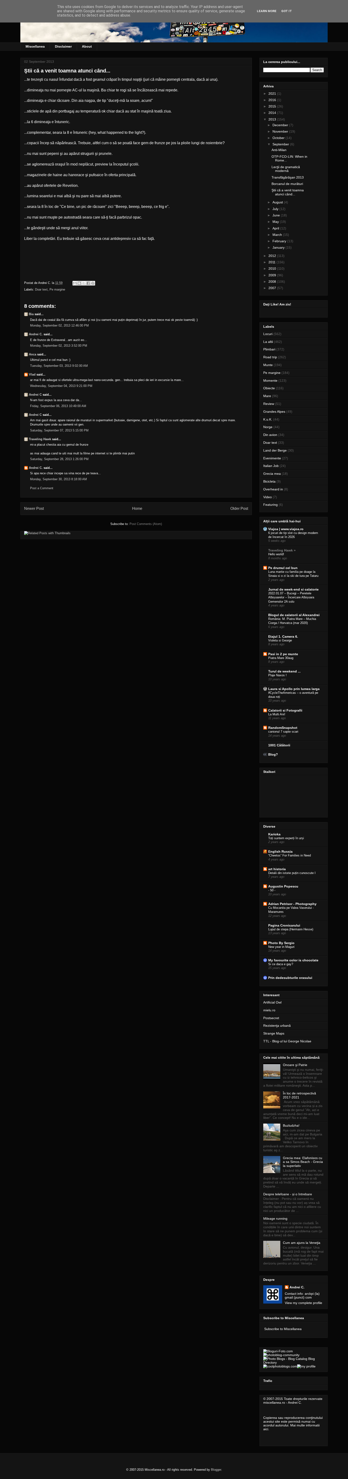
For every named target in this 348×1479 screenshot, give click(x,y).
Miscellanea (35, 46)
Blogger (216, 1469)
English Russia (280, 851)
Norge (267, 427)
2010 (272, 268)
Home (137, 508)
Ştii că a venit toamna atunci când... (288, 192)
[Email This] (74, 283)
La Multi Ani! (276, 714)
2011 (272, 262)
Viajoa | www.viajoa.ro (285, 529)
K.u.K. (267, 419)
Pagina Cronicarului (284, 925)
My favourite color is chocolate (293, 960)
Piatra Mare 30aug (280, 658)
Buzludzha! (291, 1125)
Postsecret (271, 1018)
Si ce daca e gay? (280, 964)
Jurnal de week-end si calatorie (293, 589)
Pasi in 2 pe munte (283, 654)
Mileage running (275, 1218)
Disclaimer (63, 46)
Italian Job (271, 466)
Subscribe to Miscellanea (283, 1329)
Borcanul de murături (287, 184)
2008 (272, 281)
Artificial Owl (272, 1002)
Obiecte (269, 388)
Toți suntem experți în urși (286, 838)
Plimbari (269, 349)
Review (268, 404)
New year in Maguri (281, 947)
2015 (272, 106)
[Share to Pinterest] (92, 283)
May (276, 222)
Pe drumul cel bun (283, 568)
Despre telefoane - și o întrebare (287, 1194)
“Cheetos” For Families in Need (289, 855)
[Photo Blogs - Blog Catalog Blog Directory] (293, 1362)
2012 (272, 256)
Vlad (32, 374)
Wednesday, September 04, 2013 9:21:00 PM (61, 386)
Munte (268, 365)
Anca (32, 354)
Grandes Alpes (274, 411)
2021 (272, 93)
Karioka (274, 834)
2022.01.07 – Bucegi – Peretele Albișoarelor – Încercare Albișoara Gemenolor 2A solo (291, 597)
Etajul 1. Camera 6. (283, 636)
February (279, 241)
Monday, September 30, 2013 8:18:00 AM (58, 479)
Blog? (273, 754)
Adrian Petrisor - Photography (292, 904)
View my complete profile (303, 1303)
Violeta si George (280, 640)
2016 (272, 100)
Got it (286, 11)
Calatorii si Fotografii (285, 710)
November (280, 131)
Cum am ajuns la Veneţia (301, 1243)
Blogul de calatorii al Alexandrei (294, 615)
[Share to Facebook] (88, 283)
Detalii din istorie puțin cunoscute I (292, 873)
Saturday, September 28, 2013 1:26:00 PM (59, 459)
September (281, 144)
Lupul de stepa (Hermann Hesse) (290, 929)
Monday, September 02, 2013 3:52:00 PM (58, 345)
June (276, 215)
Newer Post (34, 508)
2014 (272, 113)
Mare (267, 396)
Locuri (267, 334)
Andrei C (35, 394)
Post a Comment (41, 488)
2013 (272, 119)
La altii (268, 342)
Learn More (267, 11)
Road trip (270, 357)
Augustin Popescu (283, 886)
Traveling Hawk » (282, 550)
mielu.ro (269, 1010)
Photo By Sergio (281, 943)
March (277, 235)
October (279, 138)
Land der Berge (275, 450)
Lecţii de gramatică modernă (286, 169)
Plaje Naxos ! (277, 675)
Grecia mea (272, 473)
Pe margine (57, 289)
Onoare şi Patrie (295, 1065)
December (280, 125)
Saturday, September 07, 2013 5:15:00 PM (59, 430)
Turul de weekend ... (284, 671)
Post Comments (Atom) (145, 524)
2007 (272, 288)
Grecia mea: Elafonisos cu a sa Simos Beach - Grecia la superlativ (303, 1162)
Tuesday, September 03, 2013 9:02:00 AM (59, 366)
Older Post (239, 508)
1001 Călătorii (279, 745)
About (87, 46)
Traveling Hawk (40, 439)
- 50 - (271, 890)
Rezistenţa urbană (277, 1025)
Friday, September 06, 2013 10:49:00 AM (58, 406)
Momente (270, 380)
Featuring (270, 504)
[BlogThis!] (79, 283)
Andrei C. (36, 334)
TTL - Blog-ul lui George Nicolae (287, 1041)
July (275, 209)
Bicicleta (269, 481)
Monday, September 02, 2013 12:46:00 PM (59, 325)
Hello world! (276, 554)
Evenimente (272, 458)
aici (265, 1429)
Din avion (270, 435)
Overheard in (273, 489)
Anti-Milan (279, 150)
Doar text (41, 289)
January (279, 247)
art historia (277, 869)
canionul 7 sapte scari (283, 731)
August (278, 202)
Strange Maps (273, 1033)
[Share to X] (83, 283)
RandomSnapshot (282, 728)
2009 (272, 275)
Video (267, 497)
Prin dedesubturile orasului (290, 978)
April (276, 228)
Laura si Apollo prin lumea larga (294, 689)
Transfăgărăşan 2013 (288, 177)
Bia (31, 314)
